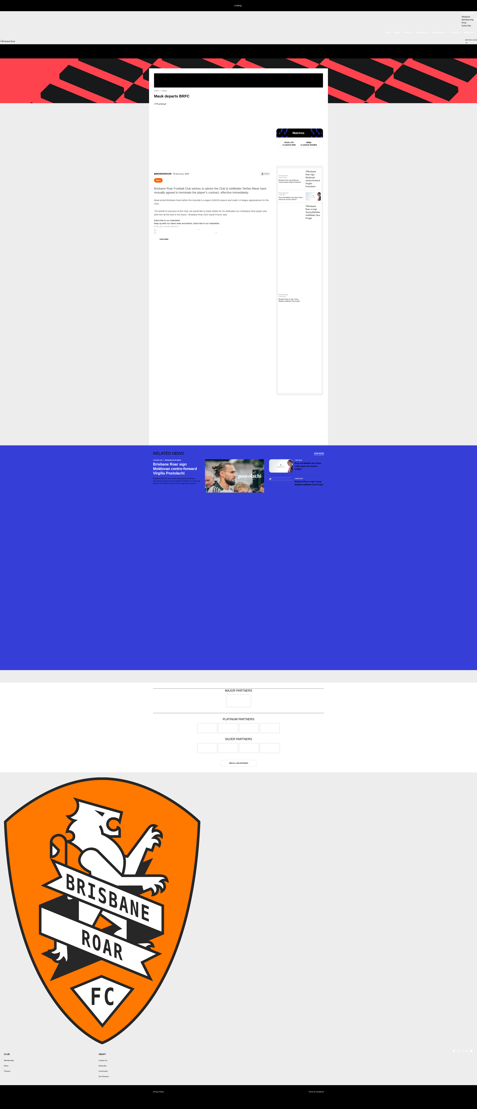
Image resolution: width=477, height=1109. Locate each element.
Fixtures (7, 1071)
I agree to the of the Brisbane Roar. (178, 230)
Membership (9, 1060)
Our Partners (104, 1076)
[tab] (289, 143)
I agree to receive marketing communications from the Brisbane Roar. (187, 233)
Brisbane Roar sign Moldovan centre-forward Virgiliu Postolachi (175, 468)
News (164, 90)
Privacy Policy (174, 230)
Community (421, 33)
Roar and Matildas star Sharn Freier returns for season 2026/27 (308, 466)
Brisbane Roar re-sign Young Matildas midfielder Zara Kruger (309, 483)
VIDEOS (397, 33)
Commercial (438, 33)
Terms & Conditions (316, 1092)
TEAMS (406, 33)
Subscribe (163, 239)
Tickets (454, 33)
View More (319, 453)
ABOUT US (468, 33)
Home (156, 90)
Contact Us (103, 1060)
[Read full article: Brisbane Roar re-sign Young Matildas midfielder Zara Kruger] (313, 298)
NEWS (387, 33)
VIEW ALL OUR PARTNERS (238, 763)
